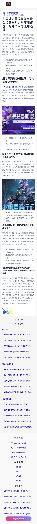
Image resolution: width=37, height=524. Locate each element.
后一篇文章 (19, 324)
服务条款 (18, 467)
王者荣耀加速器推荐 (11, 87)
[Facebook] (4, 312)
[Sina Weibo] (11, 312)
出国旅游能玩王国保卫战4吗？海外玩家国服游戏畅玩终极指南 (18, 392)
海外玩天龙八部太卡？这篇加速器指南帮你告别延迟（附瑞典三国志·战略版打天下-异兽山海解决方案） (18, 381)
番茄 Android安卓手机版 (19, 457)
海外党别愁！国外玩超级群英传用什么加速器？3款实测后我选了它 (18, 375)
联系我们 (18, 481)
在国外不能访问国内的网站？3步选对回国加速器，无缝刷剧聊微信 (18, 415)
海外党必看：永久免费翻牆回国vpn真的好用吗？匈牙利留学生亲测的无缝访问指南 (18, 357)
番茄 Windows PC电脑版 (18, 443)
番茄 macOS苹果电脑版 (18, 448)
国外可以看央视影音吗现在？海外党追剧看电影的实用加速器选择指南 (18, 410)
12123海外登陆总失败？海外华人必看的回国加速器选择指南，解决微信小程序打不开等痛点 (18, 427)
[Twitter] (8, 312)
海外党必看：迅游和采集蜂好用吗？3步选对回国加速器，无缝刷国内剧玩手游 (18, 340)
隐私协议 (18, 471)
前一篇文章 (19, 320)
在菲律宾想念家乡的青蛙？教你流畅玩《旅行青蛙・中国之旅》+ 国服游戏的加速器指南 (18, 369)
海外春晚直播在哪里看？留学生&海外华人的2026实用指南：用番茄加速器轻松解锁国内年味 (18, 421)
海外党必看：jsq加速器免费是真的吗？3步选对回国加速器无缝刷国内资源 (18, 352)
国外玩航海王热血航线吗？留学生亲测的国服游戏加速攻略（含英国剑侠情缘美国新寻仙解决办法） (18, 386)
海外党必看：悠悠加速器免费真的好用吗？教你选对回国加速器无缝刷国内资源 (18, 334)
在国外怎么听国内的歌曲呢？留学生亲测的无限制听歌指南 (18, 404)
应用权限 (18, 476)
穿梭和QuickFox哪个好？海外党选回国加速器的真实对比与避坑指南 (18, 346)
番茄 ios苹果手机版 (18, 452)
